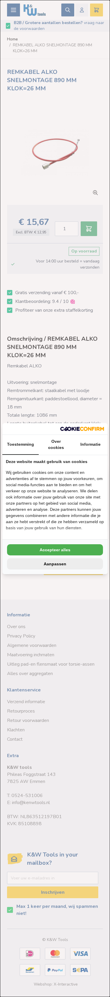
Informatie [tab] (90, 444)
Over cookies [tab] (56, 444)
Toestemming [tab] (20, 444)
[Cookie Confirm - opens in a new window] (82, 429)
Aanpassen (55, 564)
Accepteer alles (55, 549)
